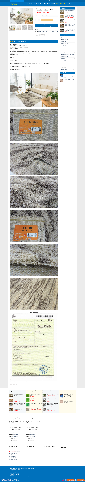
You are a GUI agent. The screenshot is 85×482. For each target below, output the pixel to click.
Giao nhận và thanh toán (13, 454)
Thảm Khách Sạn (63, 45)
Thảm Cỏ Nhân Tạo (51, 3)
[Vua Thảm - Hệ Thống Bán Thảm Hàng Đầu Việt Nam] (17, 3)
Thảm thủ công (63, 65)
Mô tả (11, 41)
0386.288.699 (34, 432)
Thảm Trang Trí (63, 67)
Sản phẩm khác (69, 3)
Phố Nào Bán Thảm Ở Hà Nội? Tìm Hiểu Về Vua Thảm (69, 80)
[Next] (31, 16)
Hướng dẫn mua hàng (13, 453)
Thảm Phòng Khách (60, 3)
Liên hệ (74, 0)
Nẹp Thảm (62, 37)
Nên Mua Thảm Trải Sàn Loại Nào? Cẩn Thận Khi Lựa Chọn (69, 76)
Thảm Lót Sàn (63, 50)
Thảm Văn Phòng (42, 3)
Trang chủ (36, 8)
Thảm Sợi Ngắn (63, 60)
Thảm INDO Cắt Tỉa (64, 43)
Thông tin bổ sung (18, 41)
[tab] (11, 41)
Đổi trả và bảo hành (13, 456)
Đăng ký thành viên (13, 457)
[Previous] (11, 16)
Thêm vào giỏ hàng (46, 20)
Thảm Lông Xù (63, 47)
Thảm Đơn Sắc (63, 41)
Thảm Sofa (62, 58)
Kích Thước (36, 15)
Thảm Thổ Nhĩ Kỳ (63, 62)
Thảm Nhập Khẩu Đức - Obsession (67, 54)
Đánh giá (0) (25, 41)
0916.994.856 (17, 432)
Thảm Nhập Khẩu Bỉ (64, 52)
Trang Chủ (29, 3)
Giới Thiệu (35, 3)
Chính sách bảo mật (13, 459)
